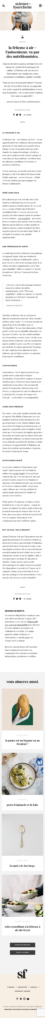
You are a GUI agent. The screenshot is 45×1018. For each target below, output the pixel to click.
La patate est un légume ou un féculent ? (22, 742)
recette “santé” (19, 473)
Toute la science (22, 952)
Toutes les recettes (22, 945)
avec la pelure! (24, 218)
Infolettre (22, 987)
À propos (11, 987)
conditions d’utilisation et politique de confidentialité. (22, 1009)
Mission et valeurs (22, 991)
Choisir (22, 42)
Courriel (28, 115)
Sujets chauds (22, 735)
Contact (33, 987)
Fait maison (22, 799)
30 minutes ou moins (22, 921)
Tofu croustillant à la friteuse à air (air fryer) (22, 928)
